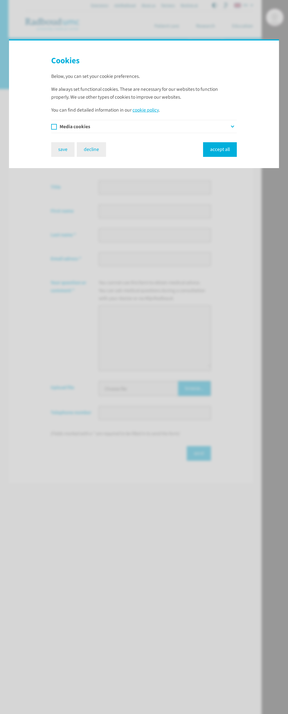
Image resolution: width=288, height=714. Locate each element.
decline (91, 149)
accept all (220, 149)
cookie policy (145, 110)
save (63, 149)
